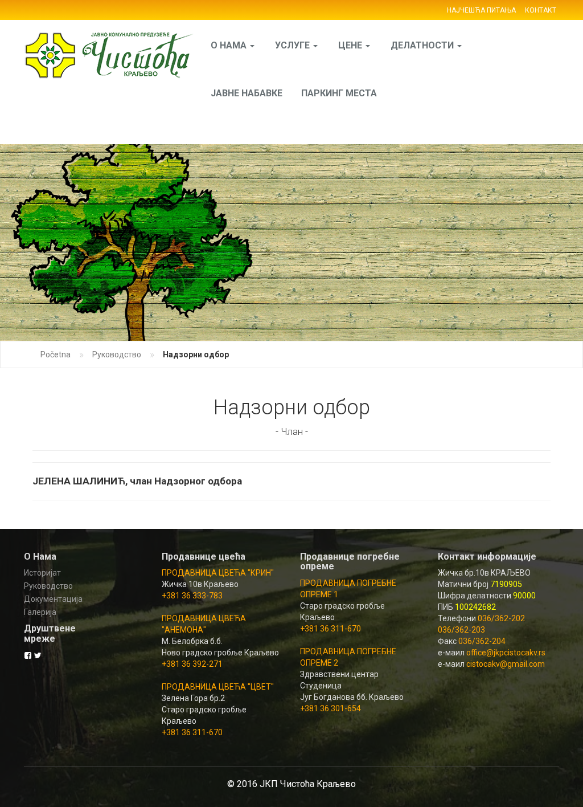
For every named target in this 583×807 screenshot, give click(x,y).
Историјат (42, 572)
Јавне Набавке (246, 93)
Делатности (423, 45)
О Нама (230, 45)
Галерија (40, 612)
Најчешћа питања (481, 10)
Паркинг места (339, 93)
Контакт (540, 10)
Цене (351, 45)
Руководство (116, 354)
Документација (53, 599)
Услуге (293, 45)
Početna (55, 354)
